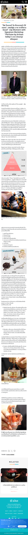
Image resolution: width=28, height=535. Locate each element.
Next (27, 474)
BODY (6, 511)
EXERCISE (20, 511)
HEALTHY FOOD (8, 513)
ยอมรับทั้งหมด (22, 526)
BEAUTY (15, 511)
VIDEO (15, 513)
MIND (10, 511)
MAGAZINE (20, 513)
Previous (1, 474)
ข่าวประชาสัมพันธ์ (10, 454)
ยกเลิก (14, 526)
